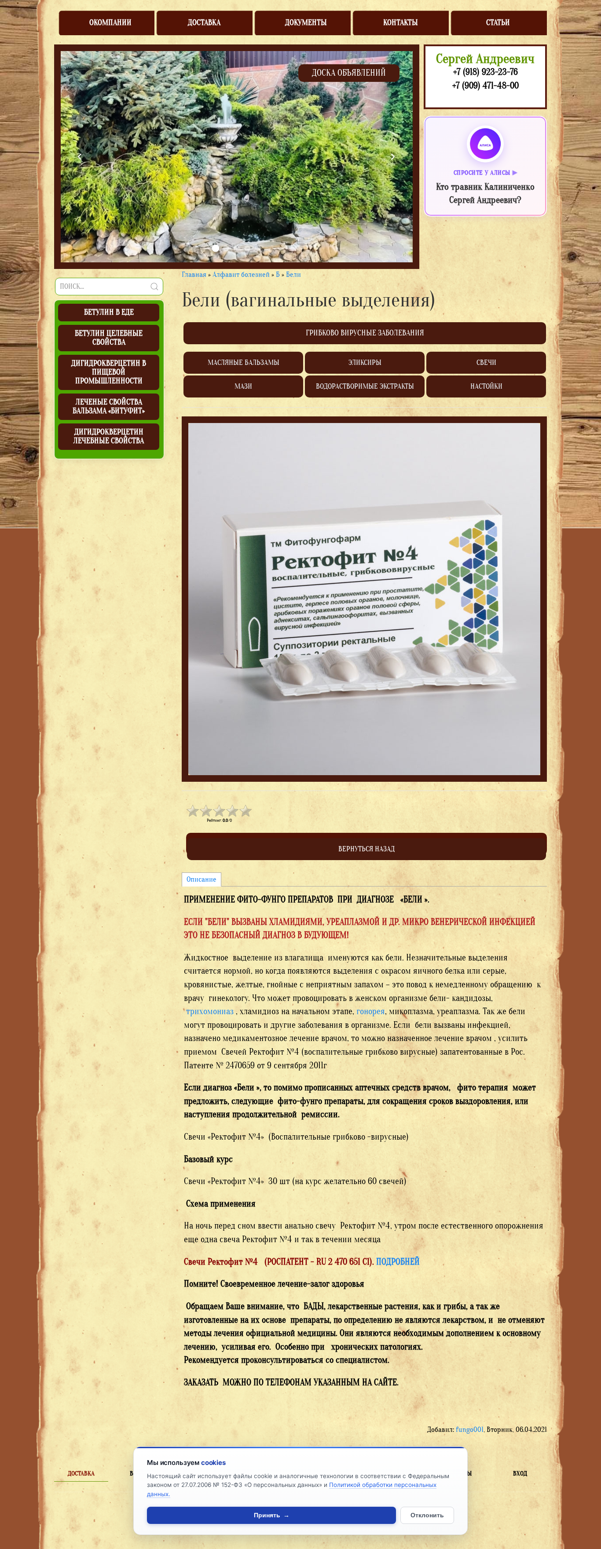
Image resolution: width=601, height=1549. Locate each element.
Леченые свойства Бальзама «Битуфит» (109, 406)
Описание (201, 879)
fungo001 (470, 1429)
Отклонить (427, 1515)
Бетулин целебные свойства (109, 338)
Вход (520, 1473)
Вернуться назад (366, 849)
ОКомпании (110, 22)
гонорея (370, 1011)
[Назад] (80, 156)
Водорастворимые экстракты (365, 386)
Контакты (400, 22)
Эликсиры (364, 362)
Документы (306, 22)
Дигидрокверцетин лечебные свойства (108, 436)
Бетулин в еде (109, 312)
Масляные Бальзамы (243, 362)
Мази (243, 386)
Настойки (486, 386)
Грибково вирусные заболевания (365, 333)
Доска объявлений (349, 73)
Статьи (498, 22)
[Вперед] (393, 156)
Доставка (204, 22)
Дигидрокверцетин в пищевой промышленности (108, 372)
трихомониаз (210, 1011)
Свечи (486, 362)
